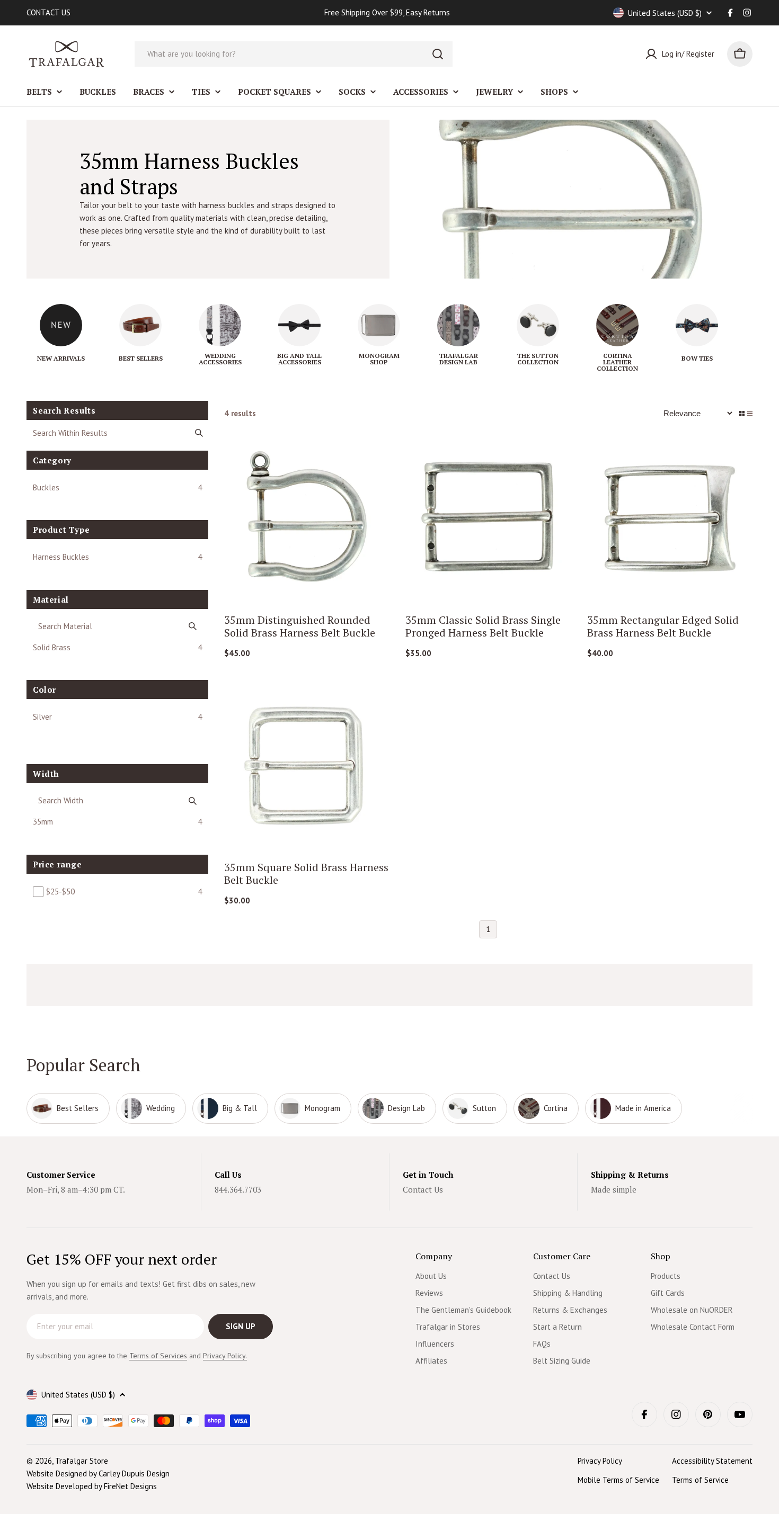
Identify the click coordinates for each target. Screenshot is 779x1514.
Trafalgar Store (81, 1461)
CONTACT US (48, 12)
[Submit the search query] (198, 432)
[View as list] (750, 413)
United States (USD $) (665, 13)
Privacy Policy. (225, 1355)
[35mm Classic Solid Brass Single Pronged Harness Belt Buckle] (488, 516)
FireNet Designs (130, 1486)
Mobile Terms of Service (618, 1480)
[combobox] (294, 54)
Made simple (613, 1189)
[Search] (437, 54)
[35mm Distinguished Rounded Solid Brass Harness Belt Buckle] (307, 516)
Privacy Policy (600, 1461)
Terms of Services (158, 1355)
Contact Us (423, 1189)
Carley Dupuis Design (134, 1473)
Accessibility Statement (712, 1461)
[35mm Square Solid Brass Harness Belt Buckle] (307, 764)
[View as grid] (742, 413)
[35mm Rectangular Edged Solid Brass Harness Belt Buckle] (670, 516)
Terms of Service (700, 1480)
